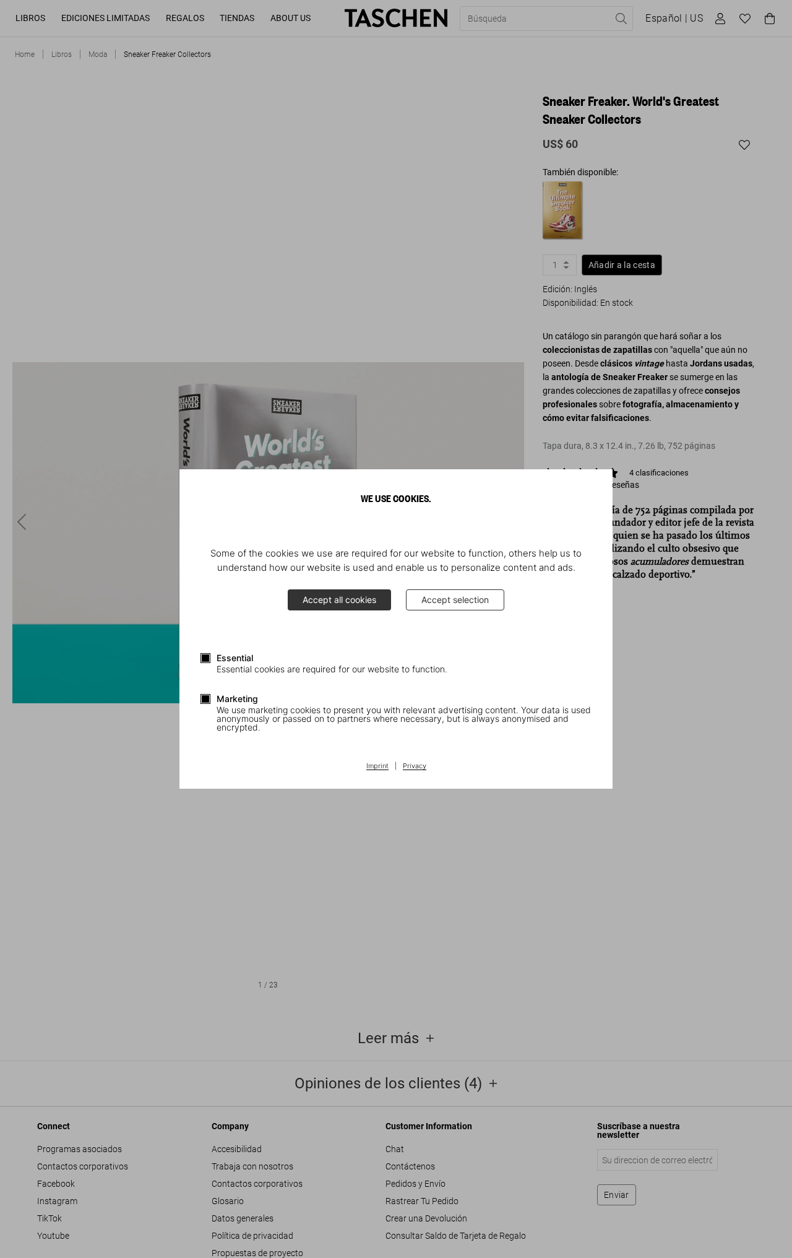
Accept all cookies (339, 599)
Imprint (377, 766)
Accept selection (455, 599)
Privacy (414, 766)
